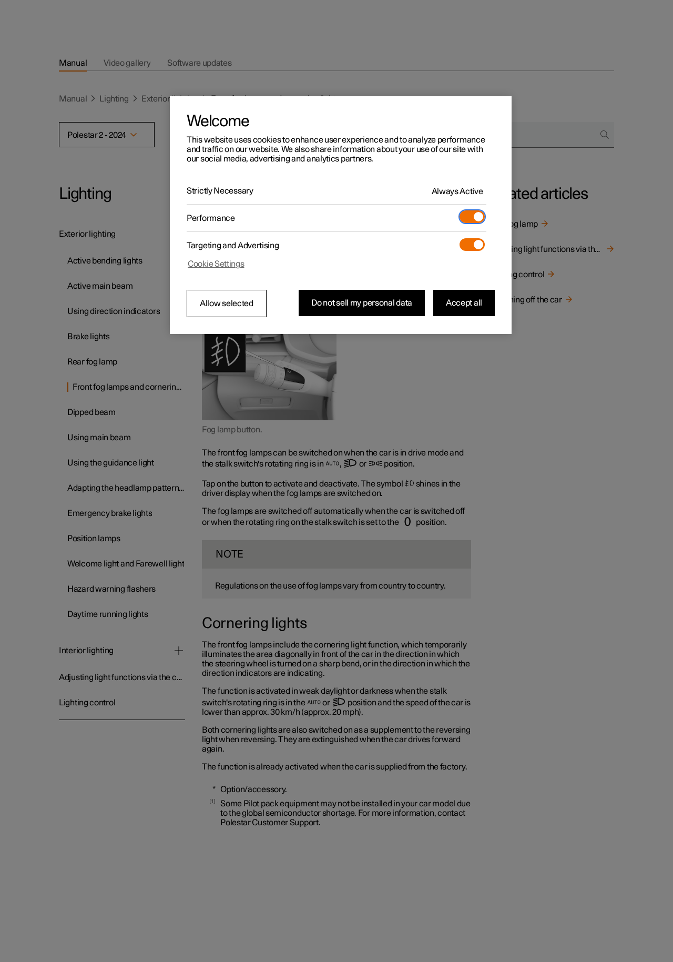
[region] (341, 215)
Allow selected (226, 303)
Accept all (464, 303)
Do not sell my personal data (361, 303)
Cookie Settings (216, 264)
